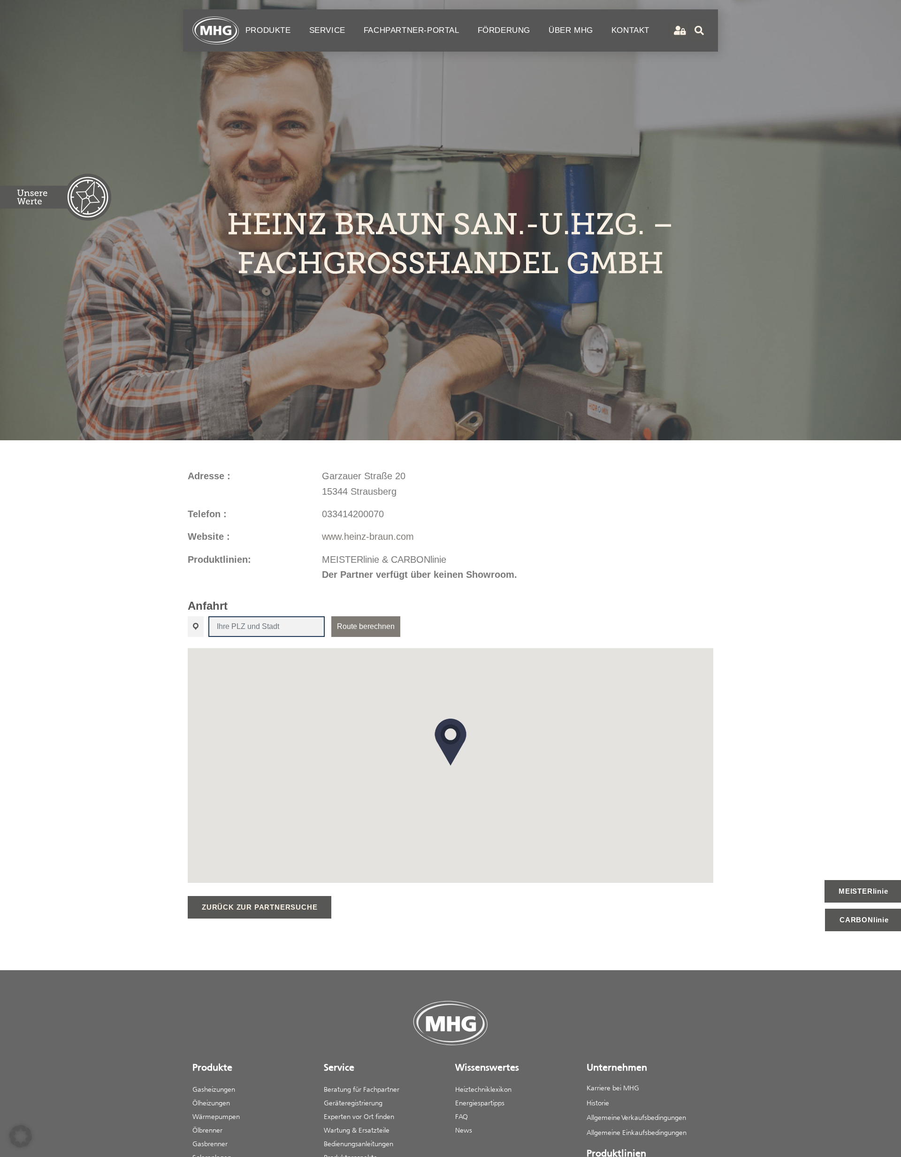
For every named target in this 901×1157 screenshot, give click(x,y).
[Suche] (699, 30)
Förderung (504, 30)
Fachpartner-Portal (411, 30)
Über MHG (571, 30)
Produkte (268, 30)
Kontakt (630, 30)
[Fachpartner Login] (678, 31)
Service (327, 30)
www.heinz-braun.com (368, 536)
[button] (450, 742)
